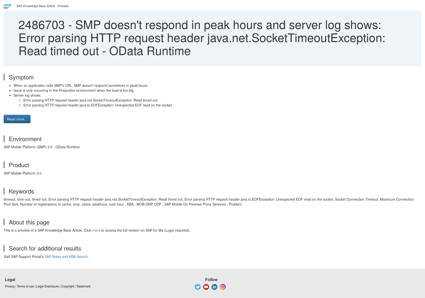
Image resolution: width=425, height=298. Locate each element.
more (96, 230)
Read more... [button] (17, 119)
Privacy (10, 286)
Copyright (67, 286)
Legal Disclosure (47, 286)
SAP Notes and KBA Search (66, 256)
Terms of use (25, 286)
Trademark (83, 286)
